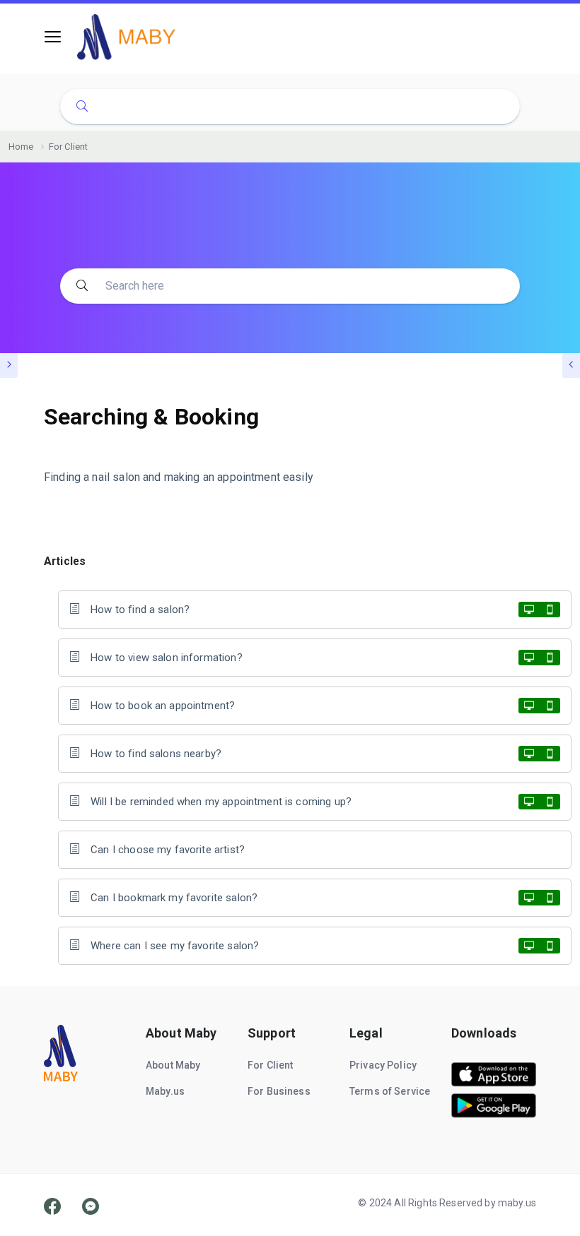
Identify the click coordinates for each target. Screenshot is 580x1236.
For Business (279, 1091)
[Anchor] (91, 560)
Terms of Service (389, 1091)
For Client (271, 1065)
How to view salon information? (167, 657)
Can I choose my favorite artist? (168, 849)
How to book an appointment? (163, 705)
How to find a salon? (140, 609)
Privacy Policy (383, 1065)
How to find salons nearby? (156, 753)
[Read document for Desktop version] (529, 609)
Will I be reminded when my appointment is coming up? (221, 801)
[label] (493, 1083)
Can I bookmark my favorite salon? (174, 897)
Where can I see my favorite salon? (175, 945)
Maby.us (165, 1091)
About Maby (173, 1065)
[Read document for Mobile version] (549, 609)
